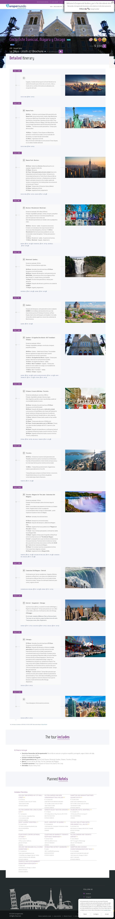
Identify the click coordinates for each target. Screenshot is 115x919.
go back (69, 39)
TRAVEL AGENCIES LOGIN (44, 916)
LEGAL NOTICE (57, 916)
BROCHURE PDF (58, 6)
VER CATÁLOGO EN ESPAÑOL (43, 2)
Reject (85, 914)
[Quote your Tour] (104, 46)
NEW (51, 6)
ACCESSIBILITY (78, 916)
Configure (95, 914)
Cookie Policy (107, 910)
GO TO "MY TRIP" (55, 2)
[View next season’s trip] (45, 51)
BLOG (62, 2)
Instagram (88, 897)
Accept (107, 914)
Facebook (88, 893)
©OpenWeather (44, 724)
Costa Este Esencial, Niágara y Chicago (38, 39)
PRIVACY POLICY (68, 916)
